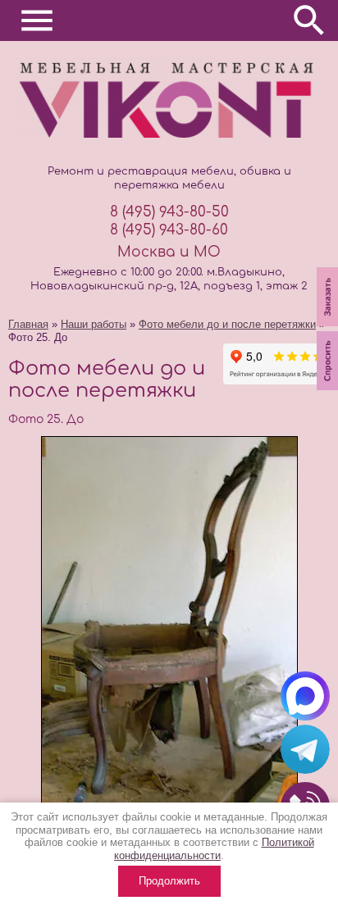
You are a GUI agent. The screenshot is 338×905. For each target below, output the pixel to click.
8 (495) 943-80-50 (169, 212)
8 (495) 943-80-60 (169, 230)
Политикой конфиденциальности (214, 849)
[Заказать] (327, 327)
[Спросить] (327, 391)
